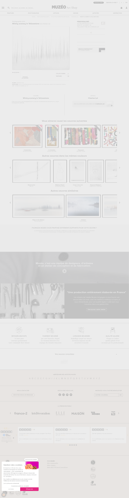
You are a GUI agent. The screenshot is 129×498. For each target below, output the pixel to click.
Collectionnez (60, 73)
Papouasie (81, 150)
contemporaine (43, 101)
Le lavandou (51, 150)
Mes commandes (52, 463)
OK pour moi (29, 489)
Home (33, 16)
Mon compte (51, 465)
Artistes (95, 13)
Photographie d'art (43, 16)
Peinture (10, 13)
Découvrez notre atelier (97, 309)
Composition (27, 150)
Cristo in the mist (78, 185)
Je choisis (11, 489)
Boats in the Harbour (38, 220)
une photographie (26, 101)
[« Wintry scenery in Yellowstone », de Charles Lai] (64, 360)
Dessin (75, 13)
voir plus (26, 435)
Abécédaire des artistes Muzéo (64, 374)
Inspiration (117, 13)
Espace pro (98, 2)
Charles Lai (74, 16)
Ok (121, 395)
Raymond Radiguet (96, 185)
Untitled (83, 220)
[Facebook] (60, 395)
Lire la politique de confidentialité (11, 483)
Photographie (33, 13)
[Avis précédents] (16, 435)
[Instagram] (64, 395)
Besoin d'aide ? (112, 2)
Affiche (56, 13)
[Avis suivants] (127, 435)
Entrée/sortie (31, 185)
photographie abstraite (18, 102)
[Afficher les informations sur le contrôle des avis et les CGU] (13, 438)
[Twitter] (71, 395)
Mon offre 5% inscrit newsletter (57, 467)
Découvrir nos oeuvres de (89, 104)
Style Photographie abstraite (60, 16)
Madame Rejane (60, 185)
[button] (3, 494)
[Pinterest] (68, 395)
